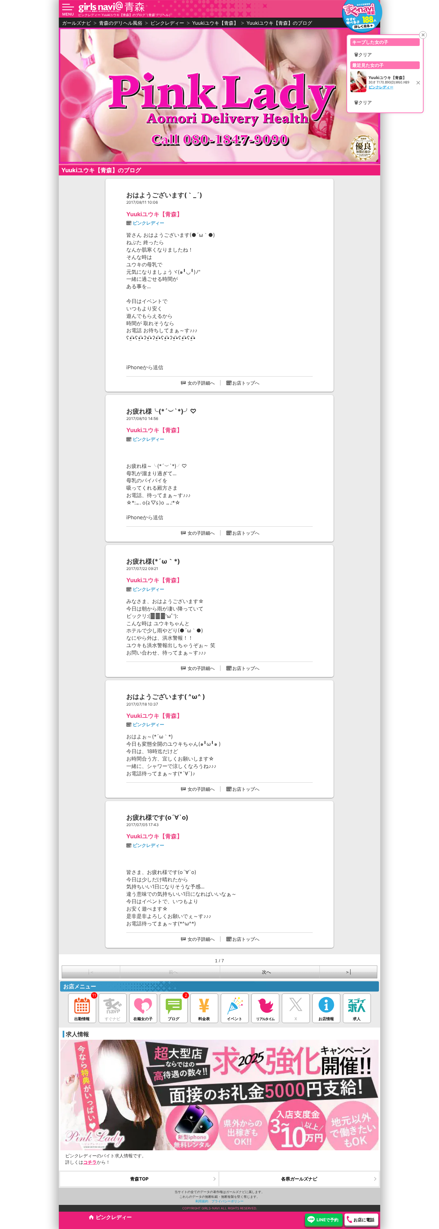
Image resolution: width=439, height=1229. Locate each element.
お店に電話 (364, 1219)
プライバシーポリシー (227, 1201)
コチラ (90, 1162)
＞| (348, 972)
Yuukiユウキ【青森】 (154, 214)
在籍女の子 (143, 1018)
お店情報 (326, 1018)
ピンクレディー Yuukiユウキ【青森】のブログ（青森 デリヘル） (125, 15)
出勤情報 (82, 1018)
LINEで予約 (327, 1219)
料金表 (204, 1018)
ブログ (173, 1018)
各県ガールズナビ (299, 1178)
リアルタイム (265, 1019)
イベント (234, 1018)
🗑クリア (363, 54)
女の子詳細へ (201, 383)
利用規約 (201, 1201)
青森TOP (139, 1178)
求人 (357, 1018)
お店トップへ (245, 383)
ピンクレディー (148, 223)
